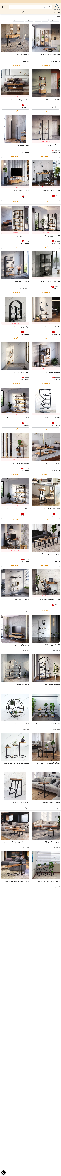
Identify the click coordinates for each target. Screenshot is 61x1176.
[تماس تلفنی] (3, 1172)
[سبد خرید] (2, 7)
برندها (46, 20)
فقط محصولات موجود (18, 20)
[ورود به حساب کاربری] (6, 7)
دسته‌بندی (30, 20)
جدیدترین (54, 20)
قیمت (38, 20)
